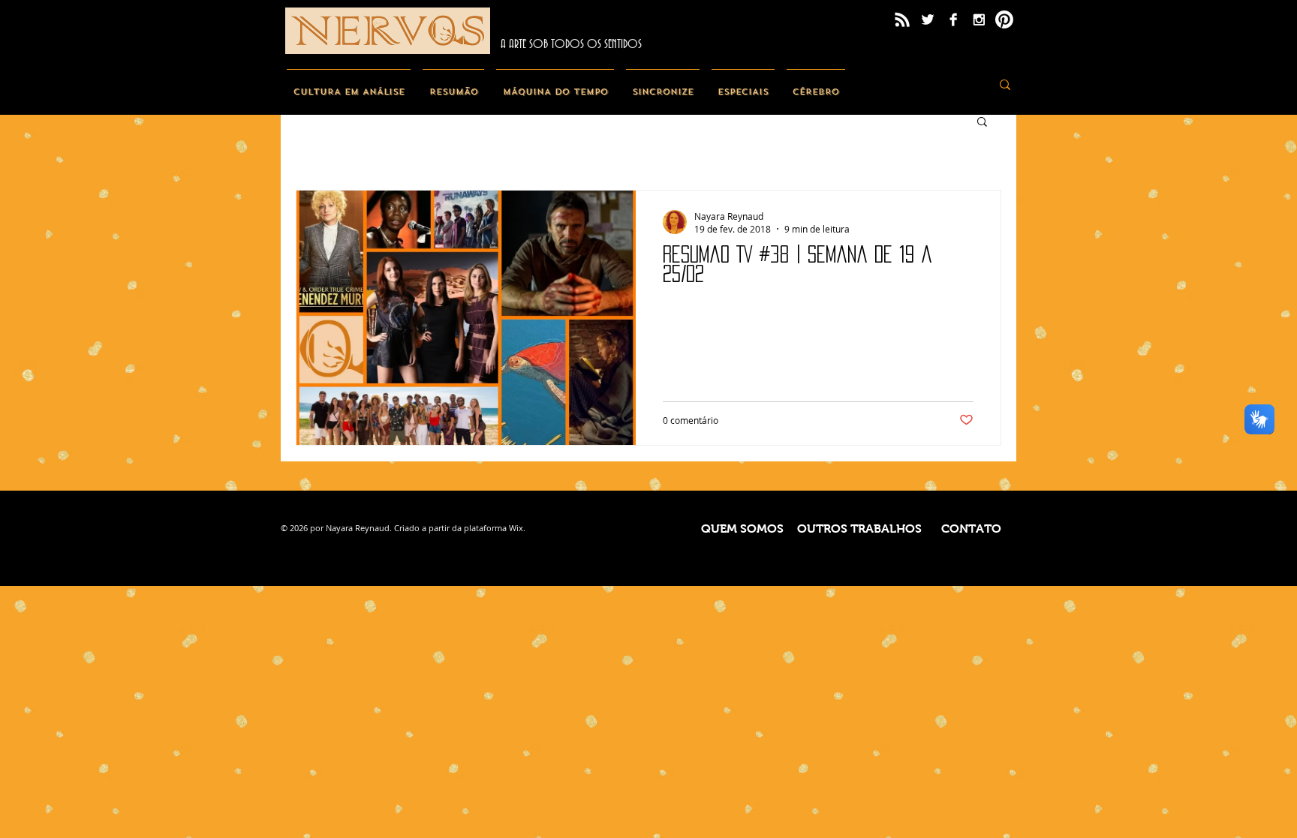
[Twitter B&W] (928, 20)
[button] (982, 123)
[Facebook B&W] (953, 20)
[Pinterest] (1004, 20)
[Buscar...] (1005, 84)
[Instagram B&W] (979, 20)
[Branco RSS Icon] (902, 20)
